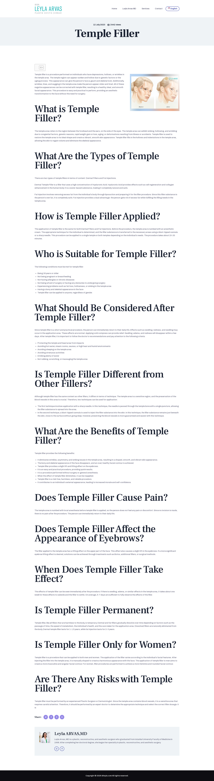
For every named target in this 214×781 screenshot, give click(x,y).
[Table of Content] (41, 67)
